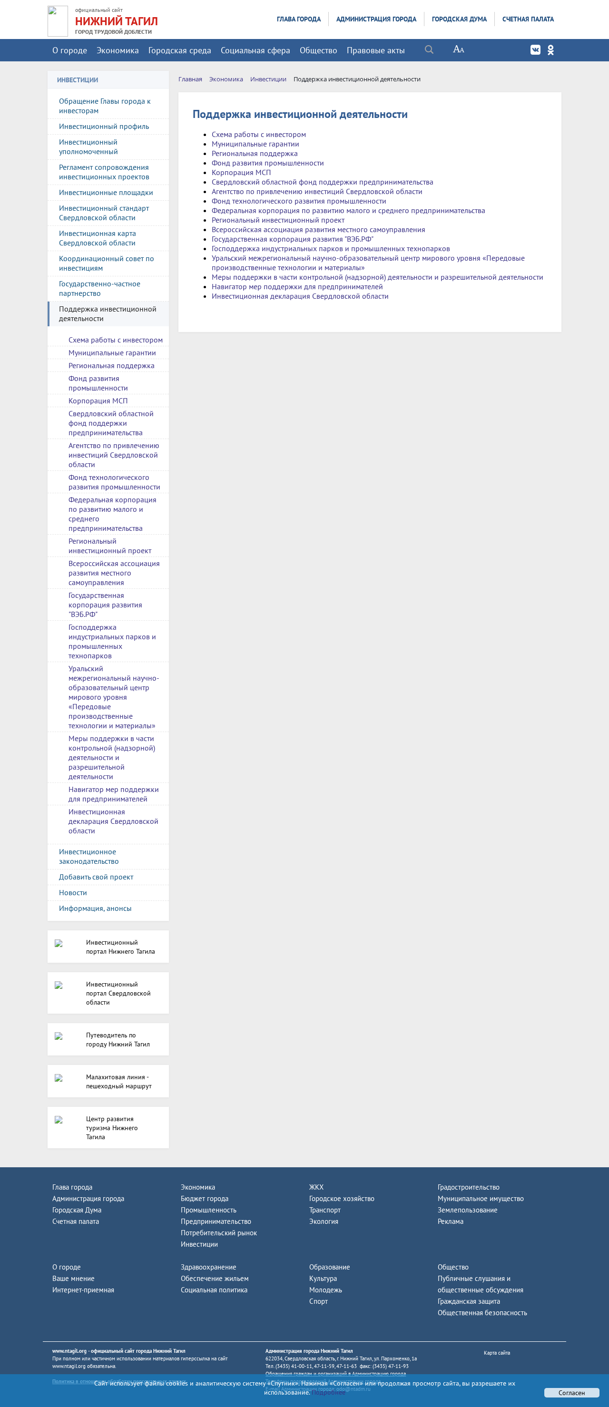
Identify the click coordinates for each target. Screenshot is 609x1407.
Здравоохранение (208, 1266)
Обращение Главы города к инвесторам (105, 105)
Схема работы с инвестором (116, 339)
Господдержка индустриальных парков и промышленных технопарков (112, 641)
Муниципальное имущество (481, 1198)
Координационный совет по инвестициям (106, 263)
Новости (73, 892)
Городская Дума (459, 19)
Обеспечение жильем (215, 1278)
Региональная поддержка (112, 365)
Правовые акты (376, 50)
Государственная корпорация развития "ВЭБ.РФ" (105, 604)
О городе (69, 50)
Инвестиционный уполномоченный (88, 146)
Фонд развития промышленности (98, 382)
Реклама (450, 1221)
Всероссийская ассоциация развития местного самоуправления (114, 572)
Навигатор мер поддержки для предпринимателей (114, 793)
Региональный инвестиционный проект (110, 545)
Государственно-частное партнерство (99, 288)
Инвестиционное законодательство (89, 856)
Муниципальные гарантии (112, 352)
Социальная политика (214, 1289)
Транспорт (325, 1209)
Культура (323, 1278)
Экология (323, 1221)
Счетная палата (528, 19)
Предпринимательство (216, 1221)
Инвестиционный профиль (104, 126)
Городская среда (179, 50)
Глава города (299, 19)
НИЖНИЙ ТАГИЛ (116, 21)
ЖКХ (316, 1187)
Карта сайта (497, 1352)
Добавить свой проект (96, 876)
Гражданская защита (469, 1301)
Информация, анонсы (95, 908)
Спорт (318, 1301)
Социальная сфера (255, 50)
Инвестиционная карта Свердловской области (97, 237)
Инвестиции (199, 1244)
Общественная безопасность (482, 1312)
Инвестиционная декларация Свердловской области (113, 821)
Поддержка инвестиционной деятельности (108, 313)
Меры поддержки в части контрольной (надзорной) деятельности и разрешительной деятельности (112, 757)
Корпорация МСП (98, 400)
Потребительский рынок (219, 1232)
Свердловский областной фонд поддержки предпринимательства (111, 423)
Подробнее (327, 1392)
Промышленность (208, 1209)
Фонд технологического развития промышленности (114, 481)
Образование (329, 1266)
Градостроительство (469, 1187)
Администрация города (376, 19)
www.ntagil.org (69, 1351)
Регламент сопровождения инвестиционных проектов (104, 171)
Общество (318, 50)
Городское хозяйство (341, 1198)
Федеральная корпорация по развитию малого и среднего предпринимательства (113, 514)
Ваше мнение (73, 1278)
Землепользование (468, 1209)
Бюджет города (204, 1198)
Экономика (118, 50)
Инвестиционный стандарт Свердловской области (104, 212)
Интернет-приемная (83, 1289)
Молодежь (325, 1289)
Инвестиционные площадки (106, 192)
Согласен (572, 1392)
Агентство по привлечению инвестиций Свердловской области (114, 454)
